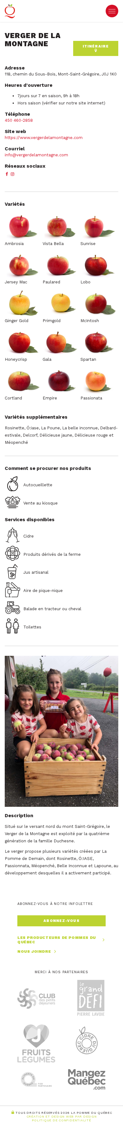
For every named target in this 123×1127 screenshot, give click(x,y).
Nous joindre (34, 951)
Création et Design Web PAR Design (61, 1116)
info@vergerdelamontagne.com (36, 155)
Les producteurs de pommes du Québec (56, 940)
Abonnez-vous (61, 921)
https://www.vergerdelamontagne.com (44, 137)
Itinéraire (96, 46)
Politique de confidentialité (61, 1120)
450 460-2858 (19, 120)
